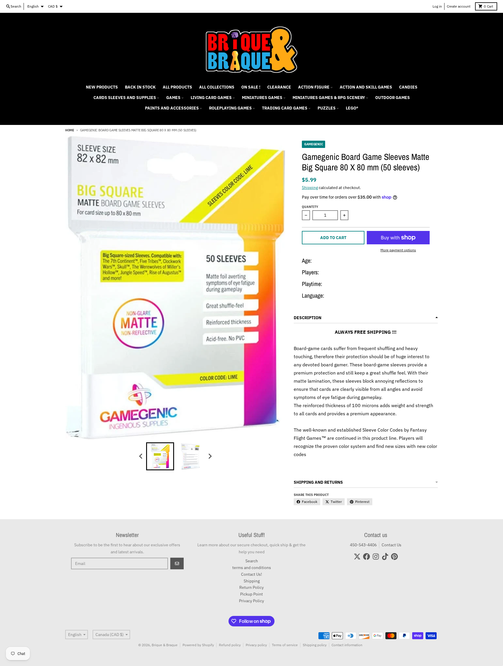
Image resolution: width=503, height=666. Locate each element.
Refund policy (230, 645)
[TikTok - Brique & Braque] (385, 556)
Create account (458, 6)
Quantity (310, 207)
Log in (437, 6)
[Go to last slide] (141, 456)
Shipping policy (315, 645)
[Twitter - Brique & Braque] (357, 556)
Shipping (310, 187)
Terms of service (285, 645)
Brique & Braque (165, 645)
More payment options (398, 250)
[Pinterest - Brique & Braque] (394, 556)
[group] (160, 456)
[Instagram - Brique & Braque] (375, 556)
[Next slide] (210, 456)
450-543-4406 (363, 544)
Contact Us (391, 544)
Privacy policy (256, 645)
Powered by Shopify (198, 645)
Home (69, 130)
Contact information (347, 645)
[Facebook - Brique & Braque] (366, 556)
